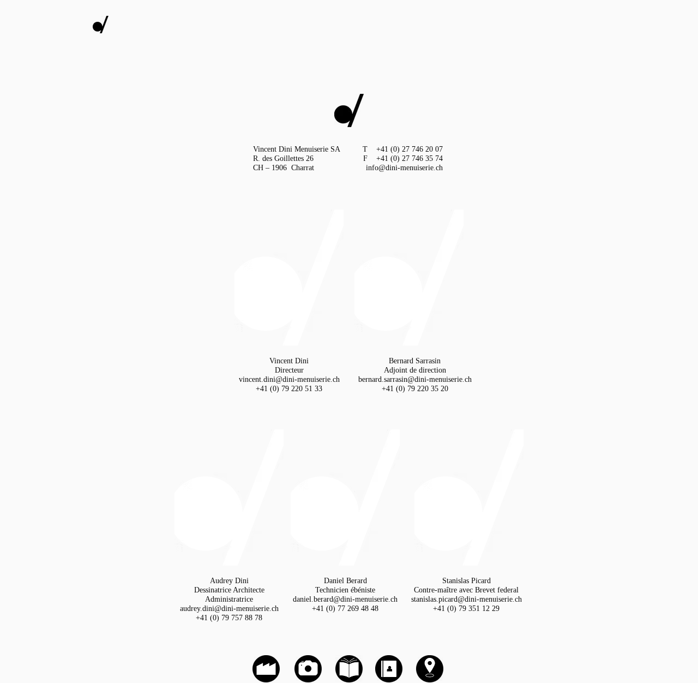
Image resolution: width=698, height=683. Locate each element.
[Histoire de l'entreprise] (266, 668)
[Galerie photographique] (349, 110)
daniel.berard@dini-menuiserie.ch (345, 599)
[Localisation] (429, 668)
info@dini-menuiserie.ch (404, 168)
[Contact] (388, 668)
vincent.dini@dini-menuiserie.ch (289, 379)
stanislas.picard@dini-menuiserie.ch (466, 599)
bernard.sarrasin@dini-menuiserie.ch (415, 379)
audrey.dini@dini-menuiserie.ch (229, 608)
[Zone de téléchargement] (349, 668)
